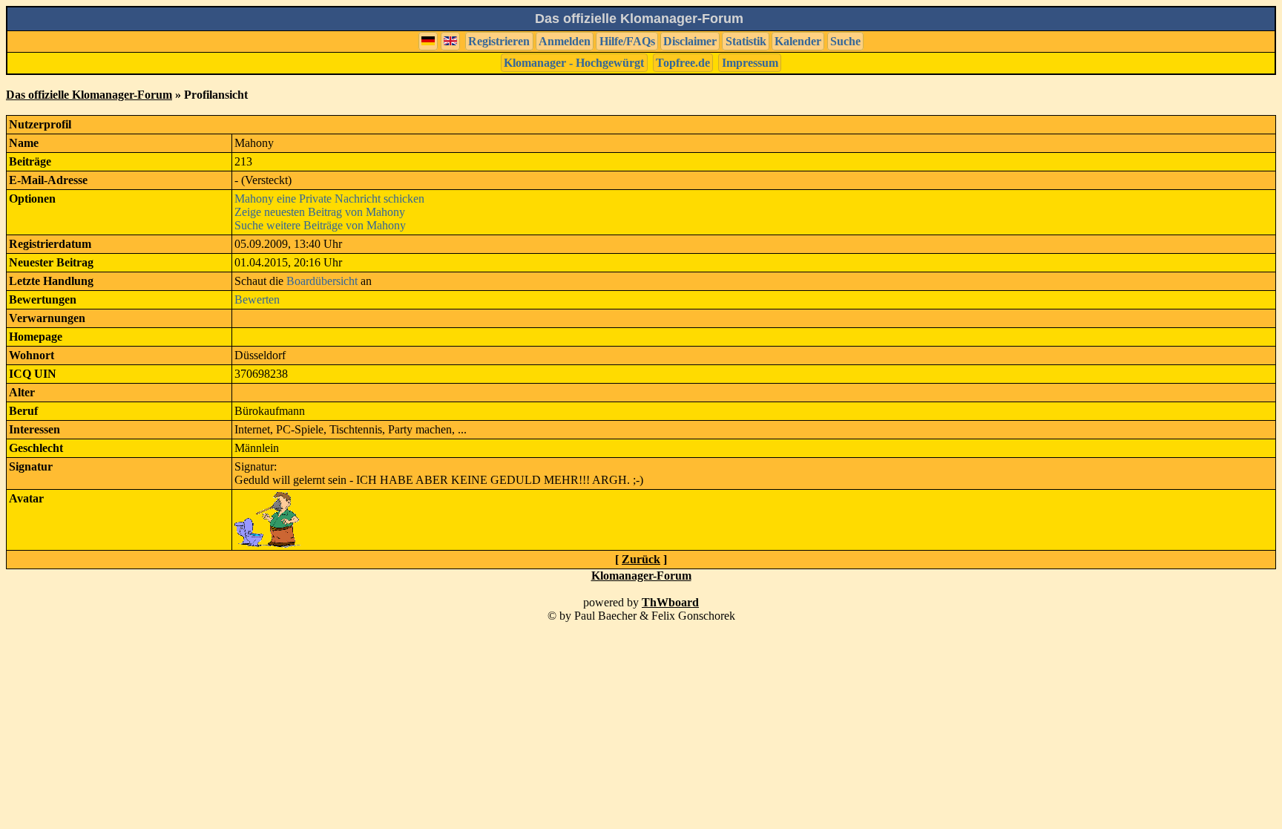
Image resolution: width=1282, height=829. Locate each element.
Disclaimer (690, 41)
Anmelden (565, 41)
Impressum (750, 62)
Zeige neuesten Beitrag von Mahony (319, 212)
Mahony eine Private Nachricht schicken (329, 198)
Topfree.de (683, 62)
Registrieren (499, 41)
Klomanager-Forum (641, 575)
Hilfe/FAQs (627, 41)
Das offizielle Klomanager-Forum (89, 94)
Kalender (798, 41)
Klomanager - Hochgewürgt (574, 62)
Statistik (746, 41)
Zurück (641, 559)
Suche (845, 41)
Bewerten (257, 299)
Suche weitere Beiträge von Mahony (320, 225)
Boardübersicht (322, 281)
